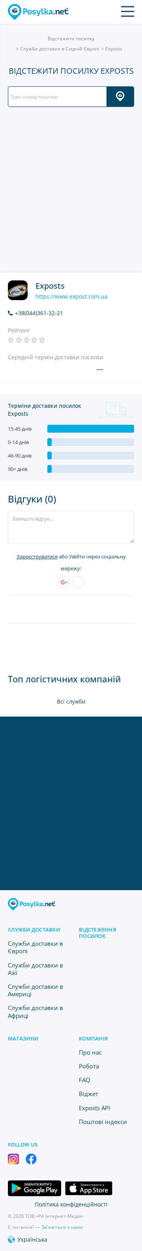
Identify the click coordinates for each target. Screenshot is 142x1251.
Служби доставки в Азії (35, 969)
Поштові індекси (103, 1122)
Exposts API (94, 1108)
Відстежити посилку (71, 38)
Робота (89, 1066)
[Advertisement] (71, 190)
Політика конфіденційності (71, 1204)
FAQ (84, 1080)
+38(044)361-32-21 (39, 313)
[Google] (64, 582)
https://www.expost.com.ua (72, 296)
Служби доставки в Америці (35, 990)
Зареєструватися (37, 556)
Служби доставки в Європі (35, 947)
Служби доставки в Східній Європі (59, 48)
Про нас (90, 1052)
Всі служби (71, 701)
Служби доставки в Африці (35, 1011)
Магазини (23, 1038)
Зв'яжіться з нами (62, 1227)
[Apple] (78, 582)
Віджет (88, 1094)
